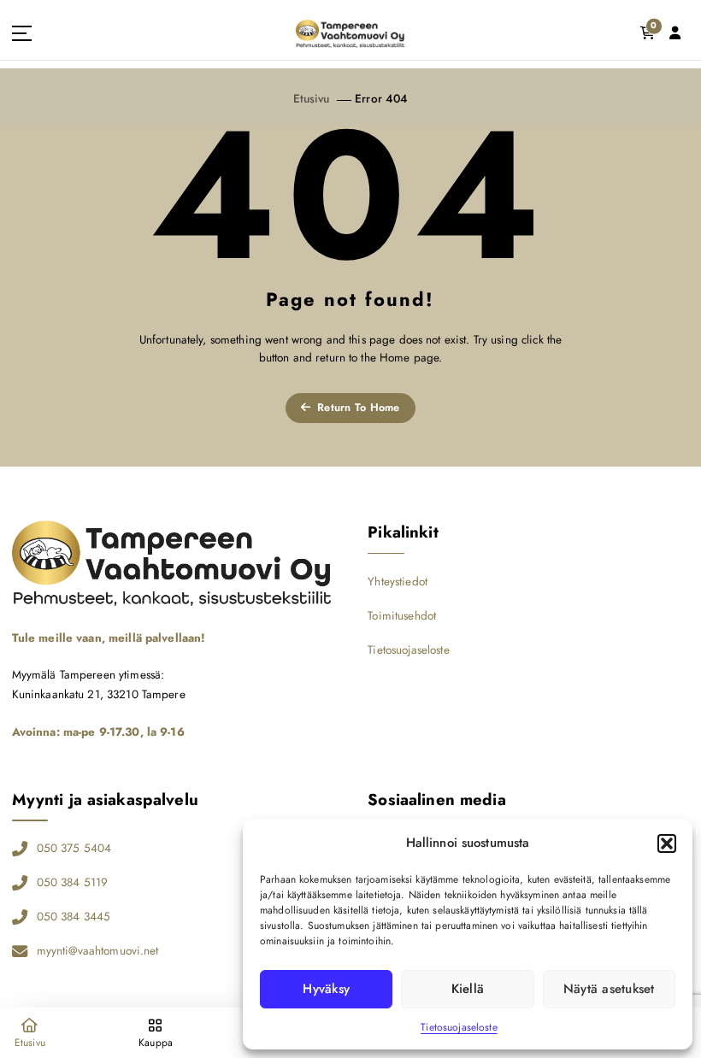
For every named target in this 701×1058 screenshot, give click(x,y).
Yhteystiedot (397, 581)
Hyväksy (326, 988)
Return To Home (357, 407)
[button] (666, 843)
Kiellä (468, 988)
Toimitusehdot (402, 615)
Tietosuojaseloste (459, 1027)
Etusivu (311, 98)
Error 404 (381, 98)
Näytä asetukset (609, 988)
